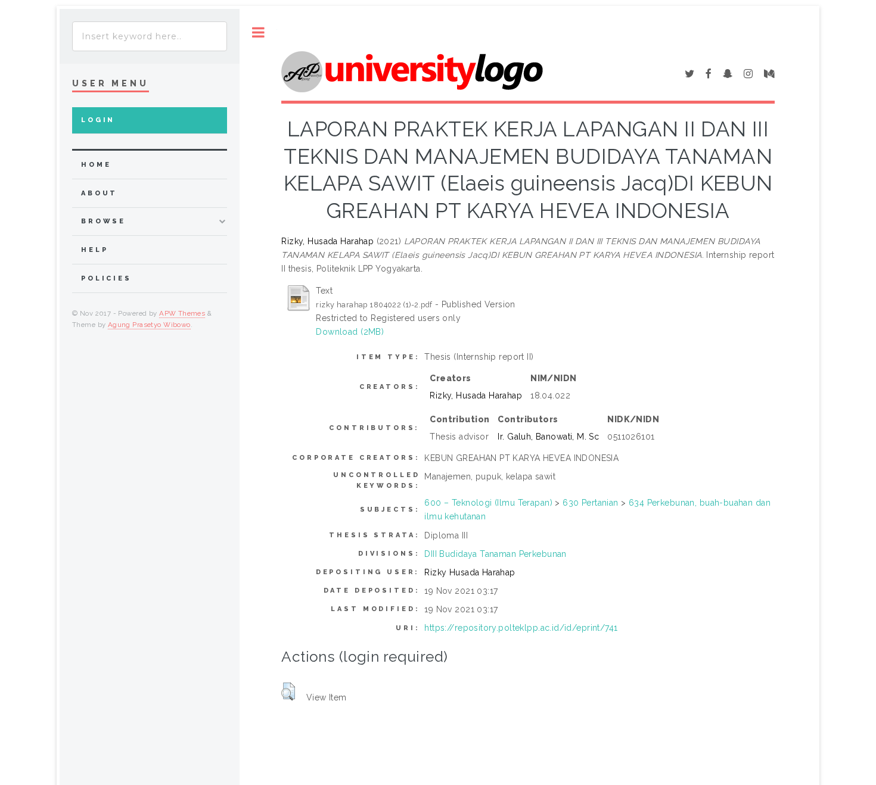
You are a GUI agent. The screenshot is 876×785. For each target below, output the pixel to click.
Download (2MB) (350, 332)
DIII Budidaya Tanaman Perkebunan (495, 554)
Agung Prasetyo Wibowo (149, 324)
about (99, 193)
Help (94, 250)
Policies (106, 278)
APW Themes (182, 313)
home (96, 165)
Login (98, 120)
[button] (288, 691)
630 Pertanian (590, 502)
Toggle (258, 32)
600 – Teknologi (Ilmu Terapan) (488, 502)
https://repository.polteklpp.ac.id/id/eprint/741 (520, 628)
